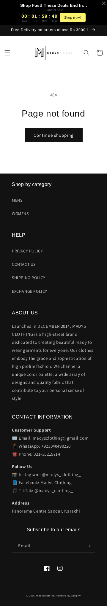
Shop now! (72, 17)
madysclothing (45, 595)
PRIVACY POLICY (27, 251)
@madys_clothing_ (61, 474)
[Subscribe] (88, 546)
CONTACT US (24, 264)
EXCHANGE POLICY (29, 291)
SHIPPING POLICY (28, 277)
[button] (7, 52)
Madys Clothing (56, 482)
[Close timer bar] (104, 3)
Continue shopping (54, 135)
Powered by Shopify (68, 595)
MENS (17, 200)
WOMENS (20, 213)
